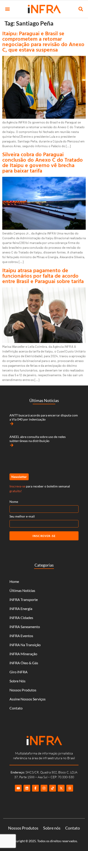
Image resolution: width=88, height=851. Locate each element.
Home (14, 581)
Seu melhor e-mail (22, 516)
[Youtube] (18, 788)
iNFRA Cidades (21, 617)
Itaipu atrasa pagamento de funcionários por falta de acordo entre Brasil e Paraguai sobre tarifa (43, 275)
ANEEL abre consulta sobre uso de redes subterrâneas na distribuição (37, 439)
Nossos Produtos (22, 690)
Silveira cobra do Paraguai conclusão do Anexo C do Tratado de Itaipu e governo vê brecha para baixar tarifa (42, 162)
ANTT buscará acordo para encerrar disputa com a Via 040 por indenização (43, 417)
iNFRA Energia (20, 608)
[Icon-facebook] (35, 788)
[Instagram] (44, 788)
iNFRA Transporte (23, 599)
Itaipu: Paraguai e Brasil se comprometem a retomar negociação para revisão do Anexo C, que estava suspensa (43, 41)
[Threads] (69, 788)
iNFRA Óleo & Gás (23, 663)
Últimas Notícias (22, 590)
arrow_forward (11, 423)
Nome (13, 502)
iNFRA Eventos (21, 636)
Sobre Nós (17, 681)
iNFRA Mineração (23, 654)
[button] (7, 9)
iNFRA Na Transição (25, 645)
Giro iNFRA (18, 672)
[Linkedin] (26, 788)
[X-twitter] (61, 788)
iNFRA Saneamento (24, 626)
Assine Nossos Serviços (27, 699)
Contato (16, 708)
